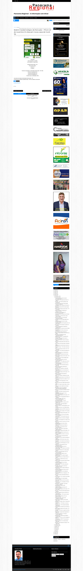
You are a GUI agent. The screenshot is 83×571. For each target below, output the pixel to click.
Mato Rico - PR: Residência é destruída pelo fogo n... (61, 368)
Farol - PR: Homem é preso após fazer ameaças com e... (61, 436)
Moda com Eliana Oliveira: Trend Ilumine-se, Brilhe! (62, 333)
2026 (55, 290)
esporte (55, 539)
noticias (29, 20)
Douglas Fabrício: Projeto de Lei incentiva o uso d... (62, 507)
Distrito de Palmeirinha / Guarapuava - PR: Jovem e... (62, 473)
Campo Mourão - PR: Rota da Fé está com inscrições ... (62, 416)
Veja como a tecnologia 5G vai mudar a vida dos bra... (62, 420)
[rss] (63, 569)
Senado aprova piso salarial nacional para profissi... (61, 386)
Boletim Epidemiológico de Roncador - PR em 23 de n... (62, 413)
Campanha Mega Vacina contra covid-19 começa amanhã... (61, 470)
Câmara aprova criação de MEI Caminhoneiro (60, 486)
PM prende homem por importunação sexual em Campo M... (61, 304)
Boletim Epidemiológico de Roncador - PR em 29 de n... (62, 309)
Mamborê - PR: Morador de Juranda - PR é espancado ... (62, 523)
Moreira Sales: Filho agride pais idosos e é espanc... (62, 300)
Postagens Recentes (56, 284)
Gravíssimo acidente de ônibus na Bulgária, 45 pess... (62, 418)
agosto (56, 526)
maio (56, 529)
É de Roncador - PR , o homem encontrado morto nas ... (62, 477)
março (56, 531)
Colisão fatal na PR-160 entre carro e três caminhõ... (62, 439)
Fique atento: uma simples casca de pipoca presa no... (62, 441)
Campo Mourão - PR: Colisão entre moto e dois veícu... (62, 361)
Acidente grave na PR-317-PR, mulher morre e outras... (61, 316)
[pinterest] (58, 569)
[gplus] (57, 569)
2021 (55, 295)
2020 (55, 532)
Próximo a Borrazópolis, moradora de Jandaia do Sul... (61, 327)
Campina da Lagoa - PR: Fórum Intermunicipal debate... (60, 399)
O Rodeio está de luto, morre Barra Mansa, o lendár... (62, 407)
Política (31, 17)
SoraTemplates (15, 569)
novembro (57, 297)
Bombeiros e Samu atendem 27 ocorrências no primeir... (60, 313)
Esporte (27, 17)
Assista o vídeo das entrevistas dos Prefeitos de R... (61, 374)
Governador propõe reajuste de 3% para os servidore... (62, 305)
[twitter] (16, 1)
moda (59, 539)
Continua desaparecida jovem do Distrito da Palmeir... (62, 377)
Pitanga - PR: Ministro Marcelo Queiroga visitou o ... (61, 340)
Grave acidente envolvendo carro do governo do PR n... (61, 427)
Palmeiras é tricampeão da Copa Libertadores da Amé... (60, 335)
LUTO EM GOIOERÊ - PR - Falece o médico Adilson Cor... (61, 514)
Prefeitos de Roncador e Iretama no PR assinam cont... (61, 402)
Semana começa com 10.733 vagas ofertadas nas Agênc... (61, 318)
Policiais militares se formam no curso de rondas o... (62, 434)
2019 (55, 533)
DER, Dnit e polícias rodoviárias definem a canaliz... (62, 475)
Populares (61, 284)
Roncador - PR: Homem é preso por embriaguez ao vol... (61, 466)
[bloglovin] (60, 569)
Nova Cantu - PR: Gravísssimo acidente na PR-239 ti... (62, 325)
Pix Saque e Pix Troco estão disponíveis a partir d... (62, 320)
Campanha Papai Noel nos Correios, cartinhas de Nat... (61, 462)
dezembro (57, 296)
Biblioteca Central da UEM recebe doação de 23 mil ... (62, 307)
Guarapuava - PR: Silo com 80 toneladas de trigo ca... (62, 517)
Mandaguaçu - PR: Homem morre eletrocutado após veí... (61, 393)
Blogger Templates (22, 569)
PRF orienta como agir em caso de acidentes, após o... (61, 360)
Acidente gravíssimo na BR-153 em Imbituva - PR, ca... (61, 311)
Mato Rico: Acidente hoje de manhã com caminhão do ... (62, 493)
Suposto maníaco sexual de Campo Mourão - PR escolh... (62, 461)
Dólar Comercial (61, 30)
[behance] (65, 569)
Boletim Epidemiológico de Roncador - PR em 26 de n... (62, 356)
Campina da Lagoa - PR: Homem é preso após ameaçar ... (62, 494)
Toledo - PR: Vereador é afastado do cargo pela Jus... (62, 376)
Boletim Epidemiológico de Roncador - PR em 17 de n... (62, 489)
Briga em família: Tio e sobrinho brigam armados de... (61, 455)
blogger (19, 93)
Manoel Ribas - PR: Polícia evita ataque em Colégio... (62, 351)
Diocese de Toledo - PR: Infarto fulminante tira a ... (62, 347)
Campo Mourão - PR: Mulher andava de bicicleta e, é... (61, 464)
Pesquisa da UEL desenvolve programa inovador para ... (61, 516)
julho (56, 527)
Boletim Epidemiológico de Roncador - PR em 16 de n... (62, 509)
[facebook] (14, 1)
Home (15, 27)
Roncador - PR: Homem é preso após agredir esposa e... (61, 429)
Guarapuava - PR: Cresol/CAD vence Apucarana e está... (61, 445)
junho (56, 528)
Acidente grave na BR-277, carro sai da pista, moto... (61, 500)
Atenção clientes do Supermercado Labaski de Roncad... (62, 328)
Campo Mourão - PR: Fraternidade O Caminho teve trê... (61, 404)
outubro (56, 524)
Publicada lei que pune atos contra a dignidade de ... (61, 423)
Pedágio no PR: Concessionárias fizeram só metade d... (62, 397)
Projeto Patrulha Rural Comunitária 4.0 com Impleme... (62, 379)
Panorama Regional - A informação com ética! (31, 14)
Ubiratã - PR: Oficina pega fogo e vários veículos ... (61, 381)
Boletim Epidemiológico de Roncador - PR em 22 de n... (62, 431)
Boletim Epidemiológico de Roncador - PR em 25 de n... (62, 372)
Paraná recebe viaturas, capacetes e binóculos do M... (61, 367)
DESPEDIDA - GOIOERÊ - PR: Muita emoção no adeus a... (61, 484)
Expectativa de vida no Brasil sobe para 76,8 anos (62, 383)
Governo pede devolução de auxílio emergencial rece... (61, 298)
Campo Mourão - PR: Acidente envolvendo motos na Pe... (62, 448)
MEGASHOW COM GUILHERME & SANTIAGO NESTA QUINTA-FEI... (61, 388)
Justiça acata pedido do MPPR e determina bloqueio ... (62, 409)
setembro (57, 525)
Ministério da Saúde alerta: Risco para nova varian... (62, 342)
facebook (32, 93)
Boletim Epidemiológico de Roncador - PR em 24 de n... (62, 395)
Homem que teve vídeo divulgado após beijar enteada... (61, 358)
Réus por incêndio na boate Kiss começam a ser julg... (62, 314)
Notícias (22, 17)
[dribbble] (62, 569)
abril (56, 530)
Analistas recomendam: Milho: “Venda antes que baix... (62, 502)
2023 (55, 293)
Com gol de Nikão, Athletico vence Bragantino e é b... (61, 454)
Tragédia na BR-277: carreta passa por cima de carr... (62, 406)
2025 (55, 291)
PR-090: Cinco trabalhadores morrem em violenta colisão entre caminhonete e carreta (46, 20)
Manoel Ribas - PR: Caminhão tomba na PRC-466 (61, 365)
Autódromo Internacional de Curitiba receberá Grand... (61, 321)
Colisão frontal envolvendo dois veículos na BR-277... (62, 345)
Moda (36, 17)
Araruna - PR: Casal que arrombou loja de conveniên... (62, 480)
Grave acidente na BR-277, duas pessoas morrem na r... (61, 519)
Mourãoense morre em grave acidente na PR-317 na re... (62, 468)
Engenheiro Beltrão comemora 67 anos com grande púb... (61, 363)
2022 (55, 294)
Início (17, 17)
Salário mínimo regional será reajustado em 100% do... (62, 512)
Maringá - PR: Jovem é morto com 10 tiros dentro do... (62, 422)
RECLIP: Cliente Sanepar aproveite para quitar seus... (61, 354)
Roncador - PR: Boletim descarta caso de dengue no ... (62, 392)
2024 (55, 292)
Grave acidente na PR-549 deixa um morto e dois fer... (62, 443)
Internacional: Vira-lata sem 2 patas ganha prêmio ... (62, 450)
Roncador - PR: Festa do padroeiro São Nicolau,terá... (61, 302)
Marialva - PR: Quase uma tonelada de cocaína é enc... (61, 471)
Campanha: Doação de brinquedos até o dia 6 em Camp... (62, 323)
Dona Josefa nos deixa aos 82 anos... (61, 331)
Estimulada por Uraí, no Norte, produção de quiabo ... (62, 438)
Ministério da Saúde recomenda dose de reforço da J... (61, 370)
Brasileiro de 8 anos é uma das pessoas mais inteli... (61, 521)
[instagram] (17, 1)
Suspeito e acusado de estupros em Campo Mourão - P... (61, 487)
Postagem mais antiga (47, 90)
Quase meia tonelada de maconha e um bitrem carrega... (61, 432)
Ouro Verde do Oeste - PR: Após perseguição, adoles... (60, 400)
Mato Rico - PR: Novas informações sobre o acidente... (62, 491)
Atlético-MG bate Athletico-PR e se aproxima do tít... (61, 496)
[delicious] (68, 569)
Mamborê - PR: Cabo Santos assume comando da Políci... (61, 338)
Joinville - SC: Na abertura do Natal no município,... (61, 425)
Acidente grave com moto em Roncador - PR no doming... (62, 415)
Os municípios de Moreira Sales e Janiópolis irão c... (62, 344)
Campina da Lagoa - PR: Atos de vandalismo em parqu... (60, 498)
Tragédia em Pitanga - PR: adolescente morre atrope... (61, 337)
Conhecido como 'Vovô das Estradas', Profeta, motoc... (61, 478)
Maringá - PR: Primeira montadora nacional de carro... (62, 390)
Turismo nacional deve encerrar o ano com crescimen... (62, 349)
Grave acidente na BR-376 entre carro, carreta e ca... (61, 459)
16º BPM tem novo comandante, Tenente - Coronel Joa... (62, 482)
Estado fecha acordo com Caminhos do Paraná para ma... (61, 353)
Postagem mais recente (18, 90)
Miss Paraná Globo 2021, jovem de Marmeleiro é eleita (60, 447)
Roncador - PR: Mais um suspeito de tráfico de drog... (62, 510)
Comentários (66, 284)
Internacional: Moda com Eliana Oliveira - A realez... (62, 457)
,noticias (27, 36)
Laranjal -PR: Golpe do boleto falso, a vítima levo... (62, 384)
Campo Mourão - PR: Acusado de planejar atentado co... (62, 505)
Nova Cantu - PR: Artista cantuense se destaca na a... (61, 330)
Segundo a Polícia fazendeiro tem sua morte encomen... (61, 452)
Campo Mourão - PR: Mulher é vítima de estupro (61, 503)
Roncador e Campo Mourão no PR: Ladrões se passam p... (62, 411)
